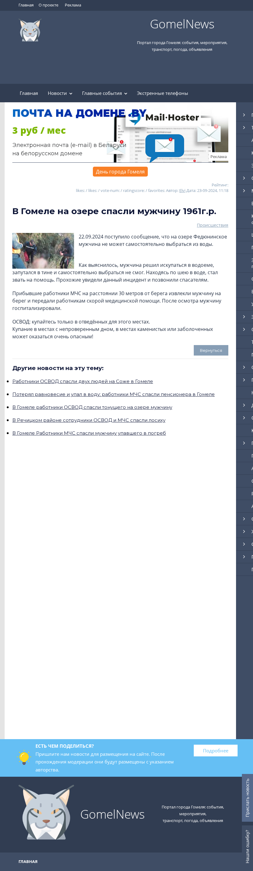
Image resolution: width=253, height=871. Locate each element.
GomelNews (182, 23)
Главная (26, 5)
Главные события (102, 93)
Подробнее (215, 750)
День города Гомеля (120, 171)
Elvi (182, 190)
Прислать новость (247, 798)
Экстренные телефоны (162, 93)
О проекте (48, 5)
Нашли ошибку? (247, 846)
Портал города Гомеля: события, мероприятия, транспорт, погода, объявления (193, 813)
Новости (57, 93)
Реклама (73, 5)
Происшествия (212, 225)
